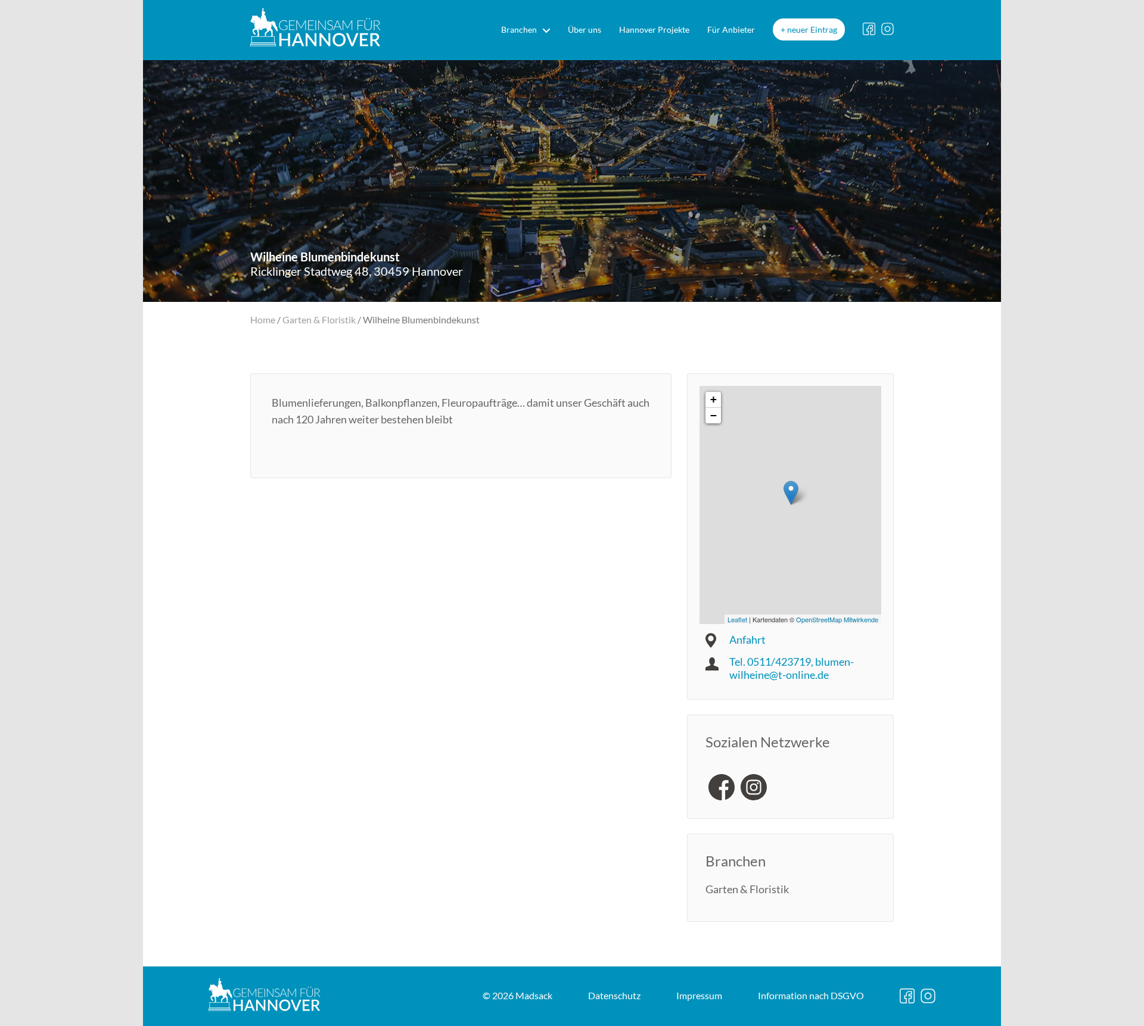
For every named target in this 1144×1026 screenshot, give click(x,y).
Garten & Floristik (319, 319)
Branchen (519, 29)
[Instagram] (754, 787)
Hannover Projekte (654, 29)
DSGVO (811, 995)
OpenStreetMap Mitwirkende (837, 619)
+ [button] (713, 399)
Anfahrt (747, 639)
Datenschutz (614, 995)
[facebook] (721, 787)
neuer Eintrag (812, 29)
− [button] (713, 415)
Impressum (699, 995)
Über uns (584, 29)
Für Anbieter (731, 29)
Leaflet (737, 619)
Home (262, 319)
